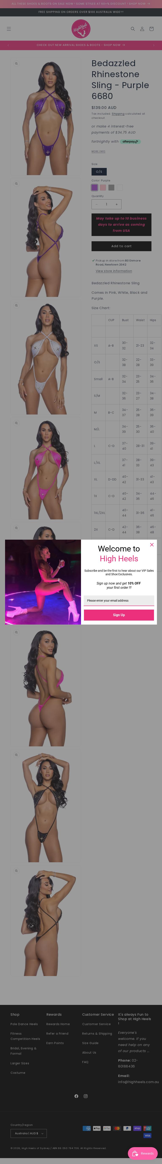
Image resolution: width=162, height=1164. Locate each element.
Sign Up (119, 615)
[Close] (152, 545)
